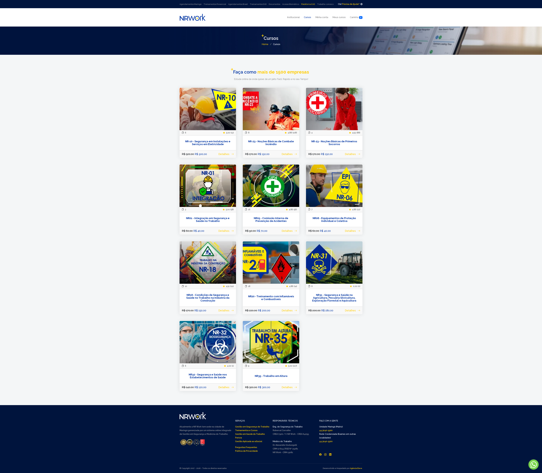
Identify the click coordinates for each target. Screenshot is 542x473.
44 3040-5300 (326, 430)
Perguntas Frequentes (246, 447)
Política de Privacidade (246, 451)
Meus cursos (339, 17)
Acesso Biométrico (290, 4)
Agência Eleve (356, 468)
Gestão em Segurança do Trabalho (252, 427)
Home (265, 44)
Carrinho (355, 17)
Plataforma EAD (308, 4)
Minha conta (321, 17)
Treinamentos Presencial (215, 4)
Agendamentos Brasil (238, 4)
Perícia (238, 438)
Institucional (293, 17)
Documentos (274, 4)
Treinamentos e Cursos (246, 430)
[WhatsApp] (533, 464)
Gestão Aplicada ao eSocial (248, 441)
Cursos (307, 17)
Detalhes (224, 154)
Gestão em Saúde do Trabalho (250, 434)
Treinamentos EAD (258, 4)
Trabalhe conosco (325, 4)
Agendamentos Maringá (190, 4)
